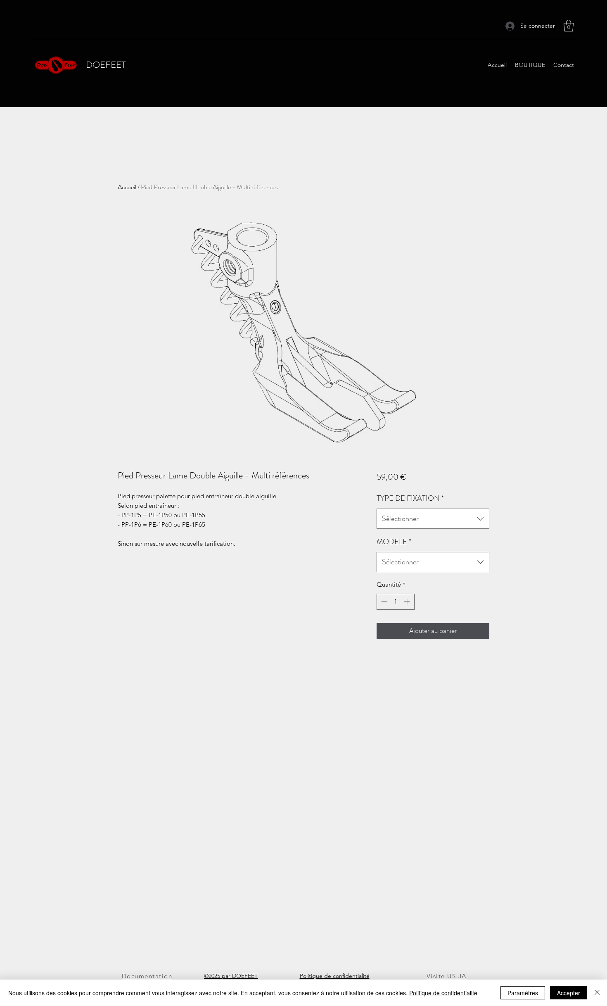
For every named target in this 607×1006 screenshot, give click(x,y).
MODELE (394, 541)
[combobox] (433, 519)
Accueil (127, 187)
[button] (569, 26)
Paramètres (522, 993)
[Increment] (407, 601)
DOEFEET (106, 64)
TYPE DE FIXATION (410, 498)
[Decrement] (383, 601)
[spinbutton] (395, 601)
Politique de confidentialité (443, 993)
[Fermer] (597, 992)
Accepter (568, 993)
